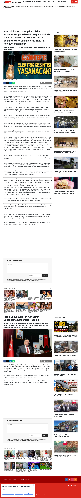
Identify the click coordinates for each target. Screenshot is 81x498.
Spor (53, 1)
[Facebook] (4, 83)
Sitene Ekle (27, 479)
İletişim (14, 479)
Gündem (38, 1)
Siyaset (44, 1)
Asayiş (49, 1)
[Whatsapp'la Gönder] (13, 83)
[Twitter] (7, 83)
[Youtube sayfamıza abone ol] (69, 479)
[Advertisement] (40, 19)
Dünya (58, 1)
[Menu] (76, 2)
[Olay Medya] (12, 1)
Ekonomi (63, 1)
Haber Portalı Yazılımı (41, 494)
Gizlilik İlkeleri (20, 479)
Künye (10, 479)
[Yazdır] (41, 83)
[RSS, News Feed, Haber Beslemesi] (75, 479)
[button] (44, 83)
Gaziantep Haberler (29, 1)
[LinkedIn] (10, 83)
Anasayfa (7, 6)
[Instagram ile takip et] (72, 479)
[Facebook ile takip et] (66, 479)
